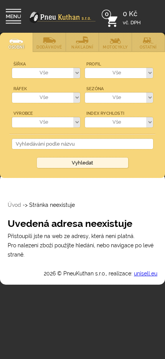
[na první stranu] (63, 22)
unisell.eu (145, 273)
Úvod (14, 205)
